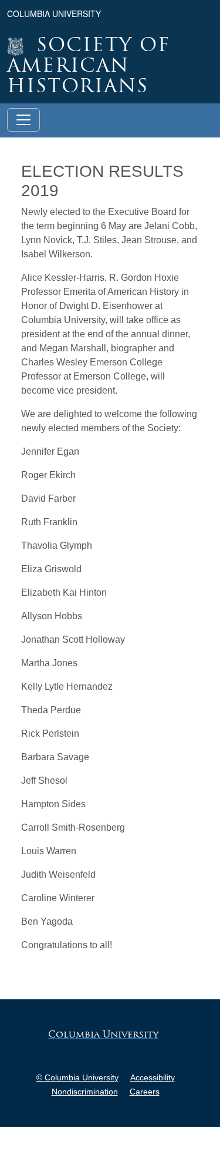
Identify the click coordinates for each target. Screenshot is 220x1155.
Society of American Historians (88, 67)
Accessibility (152, 1077)
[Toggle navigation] (23, 120)
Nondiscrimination (85, 1091)
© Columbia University (77, 1077)
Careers (145, 1091)
